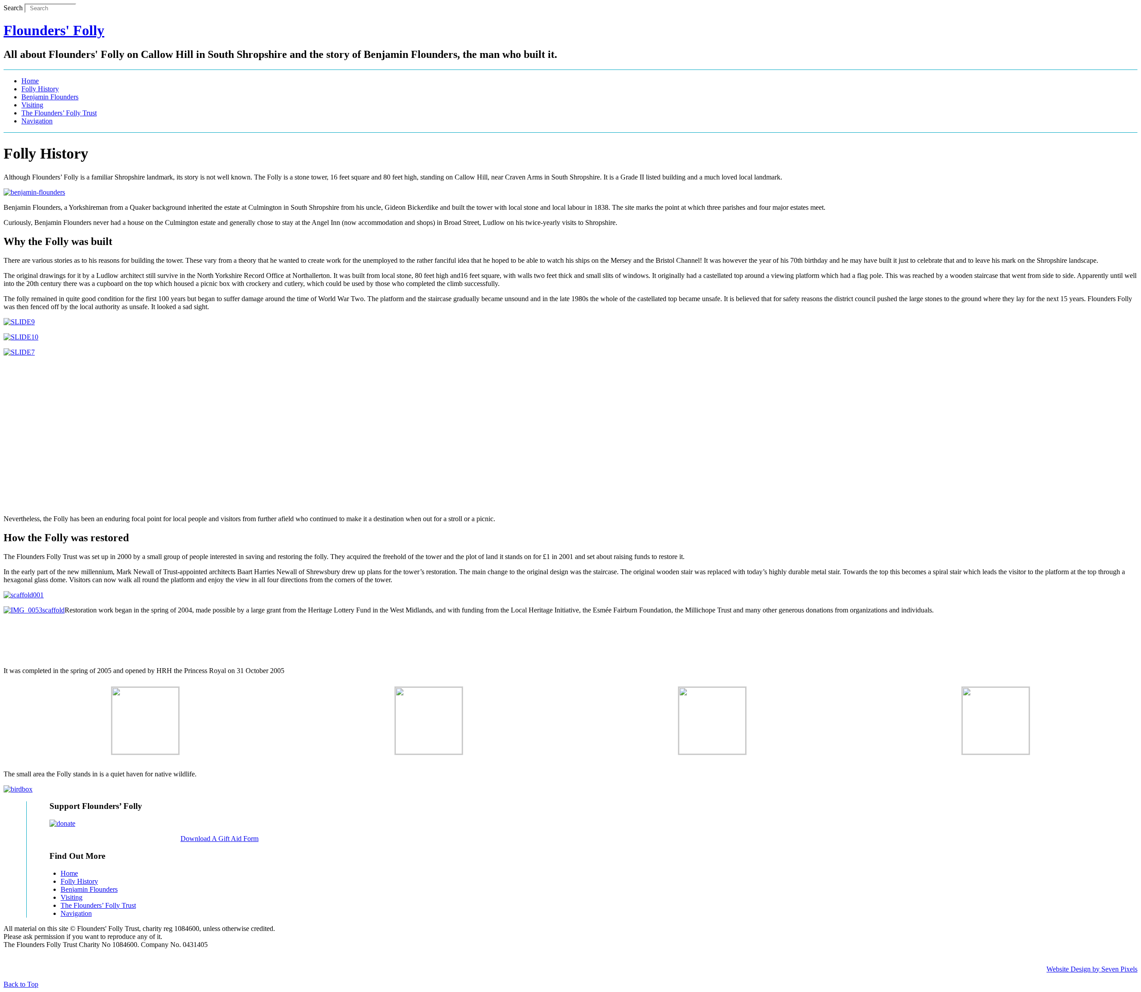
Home (30, 81)
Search (13, 8)
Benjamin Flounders (49, 97)
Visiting (32, 105)
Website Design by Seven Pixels (1092, 969)
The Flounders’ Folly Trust (59, 113)
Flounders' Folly (54, 30)
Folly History (40, 89)
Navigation (37, 121)
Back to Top (21, 984)
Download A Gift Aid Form (220, 838)
